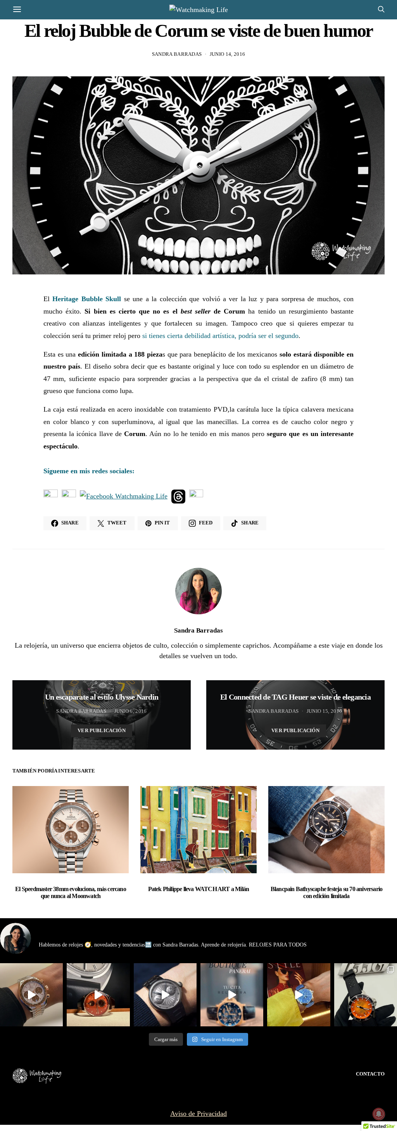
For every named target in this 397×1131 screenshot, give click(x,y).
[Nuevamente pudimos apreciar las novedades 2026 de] (298, 994)
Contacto (370, 1074)
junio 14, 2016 (227, 54)
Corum (234, 311)
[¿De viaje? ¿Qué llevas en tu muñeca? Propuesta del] (165, 994)
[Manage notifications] (379, 1114)
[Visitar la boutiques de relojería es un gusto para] (231, 994)
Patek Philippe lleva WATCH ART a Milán (198, 889)
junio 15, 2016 (324, 711)
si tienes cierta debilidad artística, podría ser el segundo (220, 336)
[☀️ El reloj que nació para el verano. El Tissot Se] (365, 994)
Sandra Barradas (177, 54)
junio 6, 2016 (130, 711)
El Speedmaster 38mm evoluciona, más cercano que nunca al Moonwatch (70, 892)
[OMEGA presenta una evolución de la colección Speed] (31, 994)
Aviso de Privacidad (198, 1113)
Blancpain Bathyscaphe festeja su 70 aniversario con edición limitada (326, 892)
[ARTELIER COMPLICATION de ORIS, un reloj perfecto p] (98, 994)
